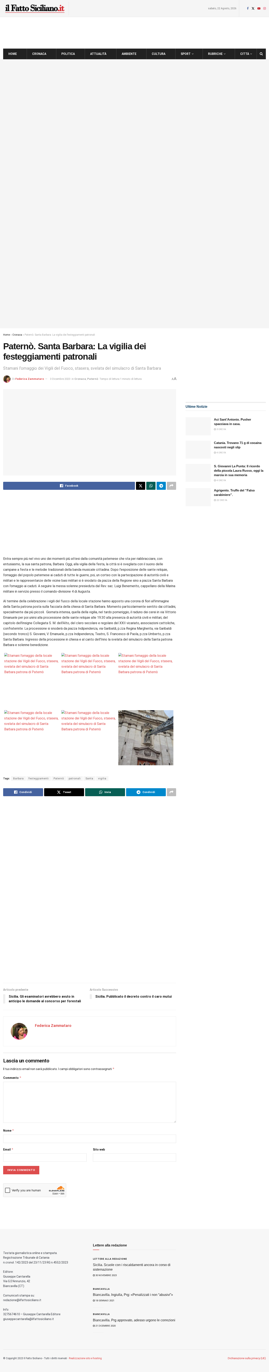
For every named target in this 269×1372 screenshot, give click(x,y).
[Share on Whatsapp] (151, 486)
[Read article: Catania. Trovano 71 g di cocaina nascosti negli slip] (198, 450)
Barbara (18, 778)
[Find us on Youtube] (258, 8)
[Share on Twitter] (140, 486)
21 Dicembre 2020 (105, 1325)
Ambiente (129, 54)
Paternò (92, 378)
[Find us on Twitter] (253, 8)
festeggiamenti (39, 778)
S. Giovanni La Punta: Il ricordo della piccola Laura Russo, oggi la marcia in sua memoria (238, 470)
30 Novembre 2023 (106, 1275)
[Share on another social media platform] (171, 486)
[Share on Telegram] (161, 486)
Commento (12, 1078)
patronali (75, 778)
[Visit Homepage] (34, 8)
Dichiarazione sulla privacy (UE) (247, 1358)
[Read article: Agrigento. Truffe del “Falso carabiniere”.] (198, 497)
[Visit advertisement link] (134, 193)
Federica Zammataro (29, 378)
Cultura (158, 54)
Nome (8, 1130)
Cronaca (39, 54)
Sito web (99, 1149)
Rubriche (215, 54)
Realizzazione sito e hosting (85, 1358)
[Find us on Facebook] (248, 8)
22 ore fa (221, 500)
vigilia (102, 778)
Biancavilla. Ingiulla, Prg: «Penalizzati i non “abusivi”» (133, 1295)
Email (8, 1149)
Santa (89, 778)
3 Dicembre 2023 (60, 378)
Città (244, 54)
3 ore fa (221, 429)
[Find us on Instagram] (264, 8)
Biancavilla (101, 1289)
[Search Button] (261, 54)
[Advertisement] (89, 526)
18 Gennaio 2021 (104, 1300)
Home (12, 54)
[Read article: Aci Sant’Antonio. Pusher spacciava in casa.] (198, 426)
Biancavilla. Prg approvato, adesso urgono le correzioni (134, 1320)
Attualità (98, 54)
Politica (68, 54)
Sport (186, 54)
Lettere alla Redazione (110, 1259)
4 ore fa (221, 452)
